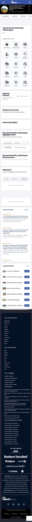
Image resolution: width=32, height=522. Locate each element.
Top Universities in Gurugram (11, 433)
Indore (5, 327)
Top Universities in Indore (10, 437)
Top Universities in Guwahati (11, 435)
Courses (14, 16)
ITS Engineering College (13, 300)
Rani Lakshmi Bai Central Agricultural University (15, 277)
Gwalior (6, 339)
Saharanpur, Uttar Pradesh (17, 11)
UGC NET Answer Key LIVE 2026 (11, 418)
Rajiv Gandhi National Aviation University (15, 282)
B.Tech (6, 352)
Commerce (7, 367)
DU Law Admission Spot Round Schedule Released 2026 (17, 413)
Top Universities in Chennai (11, 427)
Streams (23, 16)
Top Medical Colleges (9, 380)
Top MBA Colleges (8, 376)
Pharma (6, 365)
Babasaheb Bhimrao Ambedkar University (15, 294)
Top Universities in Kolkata (10, 441)
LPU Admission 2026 (9, 407)
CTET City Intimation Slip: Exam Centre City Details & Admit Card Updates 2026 (17, 390)
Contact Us (14, 513)
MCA (5, 359)
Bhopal (6, 341)
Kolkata (6, 329)
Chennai (6, 331)
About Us (6, 513)
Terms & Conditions (16, 517)
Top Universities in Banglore (11, 423)
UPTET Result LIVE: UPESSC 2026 (11, 416)
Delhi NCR (6, 323)
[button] (3, 2)
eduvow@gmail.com (8, 490)
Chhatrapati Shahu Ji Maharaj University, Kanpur (15, 305)
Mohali (6, 335)
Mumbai (6, 333)
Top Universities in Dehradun (11, 429)
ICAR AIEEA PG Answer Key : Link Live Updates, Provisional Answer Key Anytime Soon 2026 (15, 404)
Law (5, 356)
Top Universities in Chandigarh (12, 425)
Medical (6, 354)
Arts (5, 369)
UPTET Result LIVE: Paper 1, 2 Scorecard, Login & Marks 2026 (17, 394)
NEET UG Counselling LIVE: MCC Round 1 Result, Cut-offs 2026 (17, 397)
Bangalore (7, 321)
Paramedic (7, 363)
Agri (5, 361)
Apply (27, 271)
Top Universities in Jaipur (10, 439)
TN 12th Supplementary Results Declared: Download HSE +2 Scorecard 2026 (17, 409)
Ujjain (5, 343)
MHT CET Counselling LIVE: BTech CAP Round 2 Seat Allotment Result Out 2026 (17, 400)
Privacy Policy (23, 513)
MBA (5, 350)
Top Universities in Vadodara (11, 443)
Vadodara (7, 337)
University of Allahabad (13, 271)
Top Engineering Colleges (10, 378)
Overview (6, 16)
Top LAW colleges (8, 382)
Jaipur (5, 325)
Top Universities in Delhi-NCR (11, 431)
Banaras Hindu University (13, 288)
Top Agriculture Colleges (10, 384)
